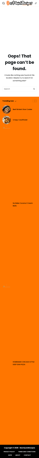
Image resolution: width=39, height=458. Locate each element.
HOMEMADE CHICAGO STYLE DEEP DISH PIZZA (23, 363)
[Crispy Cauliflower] (6, 120)
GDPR (10, 455)
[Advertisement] (19, 27)
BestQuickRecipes (27, 448)
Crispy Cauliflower (20, 120)
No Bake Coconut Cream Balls (23, 204)
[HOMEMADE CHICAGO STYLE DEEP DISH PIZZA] (6, 363)
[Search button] (34, 88)
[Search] (3, 3)
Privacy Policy (9, 452)
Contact (27, 455)
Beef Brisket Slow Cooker (22, 109)
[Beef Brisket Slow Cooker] (6, 109)
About (17, 455)
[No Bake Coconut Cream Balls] (6, 204)
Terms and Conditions (26, 452)
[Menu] (36, 3)
